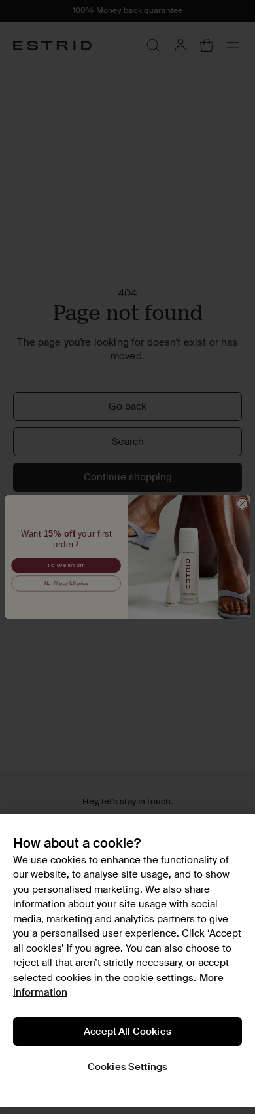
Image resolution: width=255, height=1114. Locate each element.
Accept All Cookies (127, 1031)
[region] (127, 960)
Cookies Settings (127, 1066)
